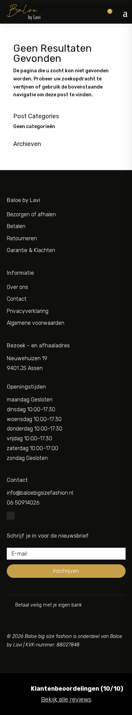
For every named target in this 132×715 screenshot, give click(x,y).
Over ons (17, 287)
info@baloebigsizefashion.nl (40, 493)
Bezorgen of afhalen (31, 214)
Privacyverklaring (27, 311)
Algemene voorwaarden (35, 323)
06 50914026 (23, 502)
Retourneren (22, 238)
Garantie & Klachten (31, 250)
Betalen (16, 226)
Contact (16, 299)
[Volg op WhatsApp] (11, 516)
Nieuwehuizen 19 (27, 358)
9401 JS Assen (25, 368)
